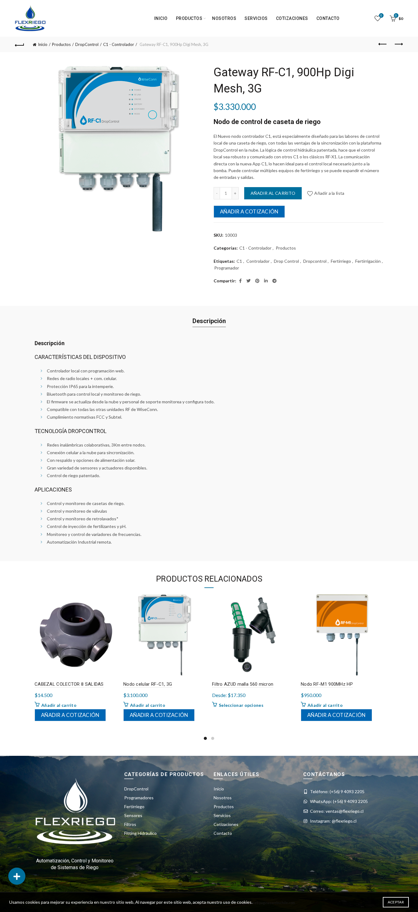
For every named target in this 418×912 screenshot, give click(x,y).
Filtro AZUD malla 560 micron (242, 684)
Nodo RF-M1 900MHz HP (327, 684)
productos (189, 18)
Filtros (130, 824)
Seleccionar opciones (241, 705)
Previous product (383, 44)
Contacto (328, 18)
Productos (61, 44)
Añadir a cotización (249, 211)
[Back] (19, 44)
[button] (16, 876)
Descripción (209, 321)
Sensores (133, 815)
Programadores (139, 797)
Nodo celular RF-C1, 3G (147, 684)
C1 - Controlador (118, 44)
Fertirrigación (368, 261)
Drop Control (286, 261)
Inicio (161, 18)
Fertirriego (341, 261)
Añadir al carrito (273, 193)
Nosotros (224, 18)
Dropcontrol (315, 261)
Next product (398, 44)
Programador (226, 267)
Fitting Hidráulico (140, 833)
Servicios (256, 18)
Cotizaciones (292, 18)
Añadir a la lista (329, 193)
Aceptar (396, 902)
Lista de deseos (381, 15)
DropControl (87, 44)
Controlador (258, 261)
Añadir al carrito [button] (59, 705)
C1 (239, 261)
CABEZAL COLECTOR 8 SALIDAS (69, 684)
